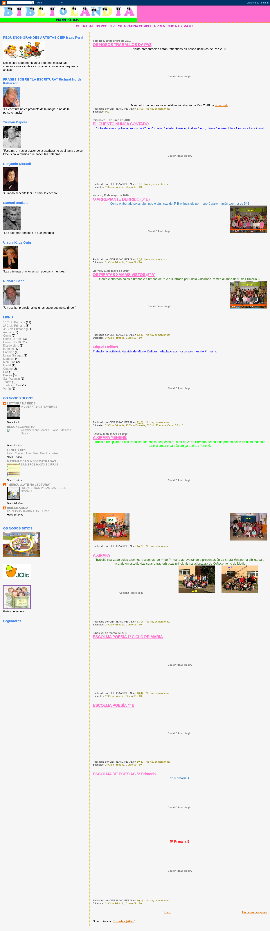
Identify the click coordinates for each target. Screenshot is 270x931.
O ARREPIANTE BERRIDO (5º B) (121, 199)
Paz (107, 111)
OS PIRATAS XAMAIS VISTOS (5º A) (124, 274)
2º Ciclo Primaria (135, 425)
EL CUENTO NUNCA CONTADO (121, 124)
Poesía (7, 375)
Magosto (8, 358)
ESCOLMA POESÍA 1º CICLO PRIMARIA (128, 636)
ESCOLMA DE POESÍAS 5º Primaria (124, 774)
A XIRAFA (101, 555)
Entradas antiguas (254, 912)
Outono (8, 368)
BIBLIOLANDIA (17, 507)
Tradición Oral (12, 385)
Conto (7, 335)
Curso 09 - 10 (134, 187)
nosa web (221, 105)
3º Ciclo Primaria (114, 262)
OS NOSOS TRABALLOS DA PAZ (122, 44)
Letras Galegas (13, 355)
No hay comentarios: (158, 108)
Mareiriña (9, 362)
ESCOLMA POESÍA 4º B (113, 705)
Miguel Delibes (105, 347)
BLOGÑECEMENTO (21, 426)
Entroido (8, 352)
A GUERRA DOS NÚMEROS (39, 406)
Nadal (7, 365)
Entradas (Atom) (124, 921)
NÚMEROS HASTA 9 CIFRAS (39, 464)
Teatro (7, 382)
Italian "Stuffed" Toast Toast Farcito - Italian (32, 453)
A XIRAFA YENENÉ (110, 437)
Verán (7, 388)
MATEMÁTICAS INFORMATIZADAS (31, 461)
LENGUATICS (16, 450)
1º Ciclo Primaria (114, 187)
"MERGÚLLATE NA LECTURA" (29, 484)
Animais (8, 332)
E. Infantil (9, 348)
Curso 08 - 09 (12, 338)
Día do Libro (11, 345)
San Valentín (11, 378)
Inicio (167, 912)
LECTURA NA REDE (21, 403)
